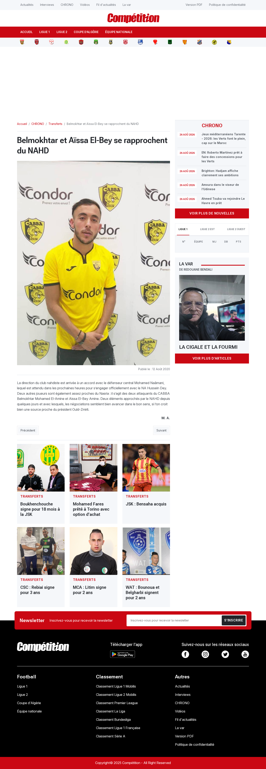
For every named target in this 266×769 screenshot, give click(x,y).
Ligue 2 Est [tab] (207, 229)
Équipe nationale (118, 32)
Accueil (26, 32)
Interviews (47, 4)
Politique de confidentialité (227, 4)
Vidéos (85, 4)
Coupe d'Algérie (86, 32)
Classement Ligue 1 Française (118, 728)
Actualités (26, 4)
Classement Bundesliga (113, 719)
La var (127, 4)
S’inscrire (233, 620)
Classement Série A (110, 736)
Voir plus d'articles (212, 358)
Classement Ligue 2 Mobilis (116, 695)
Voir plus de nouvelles (212, 213)
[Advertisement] (133, 81)
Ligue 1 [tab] (183, 229)
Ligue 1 (44, 32)
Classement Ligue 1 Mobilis (116, 686)
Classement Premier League (117, 703)
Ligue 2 (62, 32)
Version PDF (194, 4)
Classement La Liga (110, 711)
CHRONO (67, 4)
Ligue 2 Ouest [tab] (236, 229)
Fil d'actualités (106, 4)
